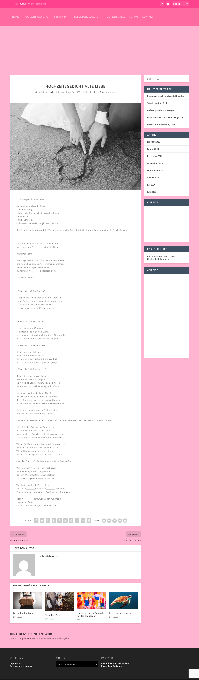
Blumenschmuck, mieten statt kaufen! (166, 96)
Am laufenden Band (36, 3)
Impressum (15, 663)
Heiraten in (59, 16)
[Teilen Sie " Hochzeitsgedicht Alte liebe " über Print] (89, 520)
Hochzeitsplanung (36, 16)
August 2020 (153, 177)
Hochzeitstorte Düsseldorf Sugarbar (165, 117)
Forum (133, 16)
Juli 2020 (151, 184)
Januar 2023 (153, 149)
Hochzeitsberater (57, 92)
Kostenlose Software (111, 666)
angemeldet (25, 638)
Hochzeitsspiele (115, 16)
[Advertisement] (99, 47)
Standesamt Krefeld (157, 103)
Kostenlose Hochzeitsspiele (161, 256)
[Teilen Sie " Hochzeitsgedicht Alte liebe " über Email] (83, 520)
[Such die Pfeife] (59, 601)
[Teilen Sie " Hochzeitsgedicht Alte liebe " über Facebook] (36, 520)
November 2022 (155, 163)
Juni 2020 (151, 191)
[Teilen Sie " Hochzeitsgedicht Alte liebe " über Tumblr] (54, 520)
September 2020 (155, 170)
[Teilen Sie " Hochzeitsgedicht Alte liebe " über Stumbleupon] (77, 520)
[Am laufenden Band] (27, 600)
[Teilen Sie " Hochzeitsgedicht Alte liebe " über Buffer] (71, 520)
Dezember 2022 (154, 156)
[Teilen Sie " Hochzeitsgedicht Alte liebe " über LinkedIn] (65, 520)
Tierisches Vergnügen (120, 613)
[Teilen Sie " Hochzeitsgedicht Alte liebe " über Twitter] (42, 520)
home (15, 16)
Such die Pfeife (53, 615)
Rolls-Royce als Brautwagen (161, 110)
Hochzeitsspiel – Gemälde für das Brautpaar (90, 614)
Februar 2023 (153, 141)
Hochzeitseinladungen (158, 259)
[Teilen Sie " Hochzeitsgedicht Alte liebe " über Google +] (48, 520)
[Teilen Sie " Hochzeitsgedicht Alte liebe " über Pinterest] (59, 520)
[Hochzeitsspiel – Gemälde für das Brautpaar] (91, 600)
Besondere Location (87, 16)
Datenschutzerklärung (21, 666)
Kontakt (147, 16)
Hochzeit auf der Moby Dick (161, 124)
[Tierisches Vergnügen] (123, 600)
